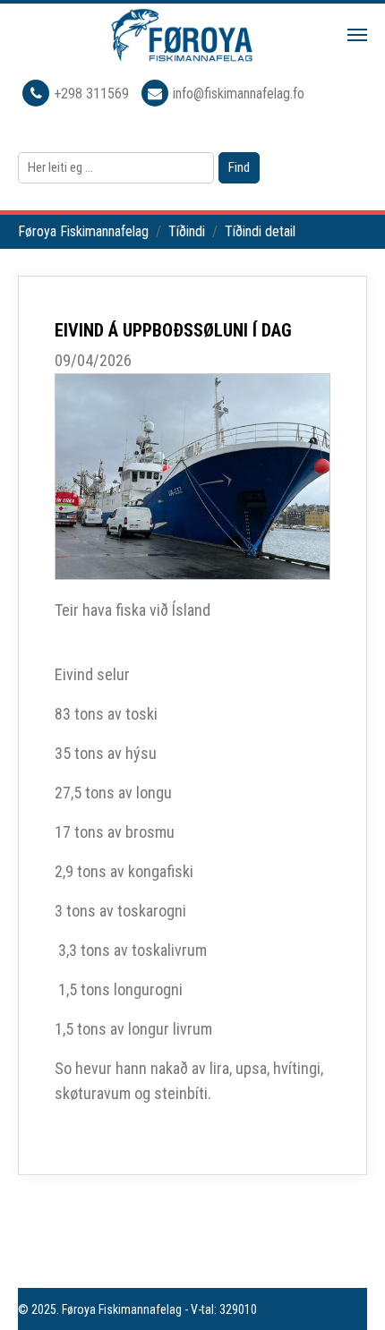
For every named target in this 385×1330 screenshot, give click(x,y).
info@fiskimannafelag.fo (238, 93)
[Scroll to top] (345, 1290)
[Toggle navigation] (357, 35)
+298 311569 (93, 93)
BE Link (277, 1309)
